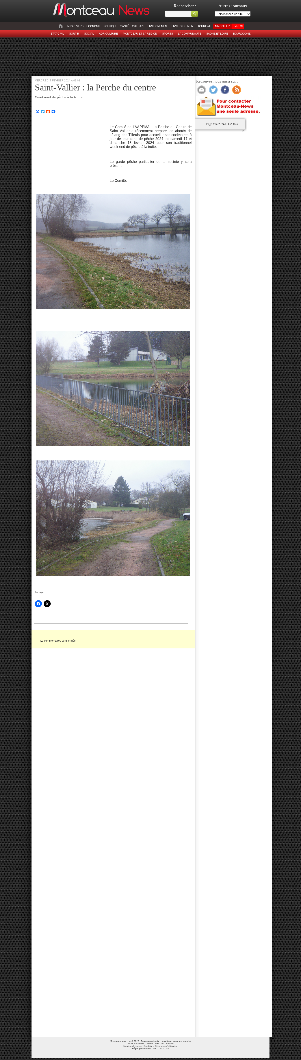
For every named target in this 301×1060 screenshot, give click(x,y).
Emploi (238, 26)
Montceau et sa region (140, 33)
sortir (74, 33)
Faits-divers (75, 26)
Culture (138, 26)
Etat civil (57, 33)
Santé (124, 26)
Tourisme (205, 26)
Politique (110, 26)
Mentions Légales (132, 1046)
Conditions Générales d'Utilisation (160, 1046)
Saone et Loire (217, 33)
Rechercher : (185, 5)
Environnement (183, 26)
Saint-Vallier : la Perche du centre (95, 87)
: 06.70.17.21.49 (150, 1048)
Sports (167, 33)
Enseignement (158, 26)
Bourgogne (242, 33)
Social (89, 33)
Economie (93, 26)
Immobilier (222, 26)
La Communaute (189, 33)
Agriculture (108, 33)
